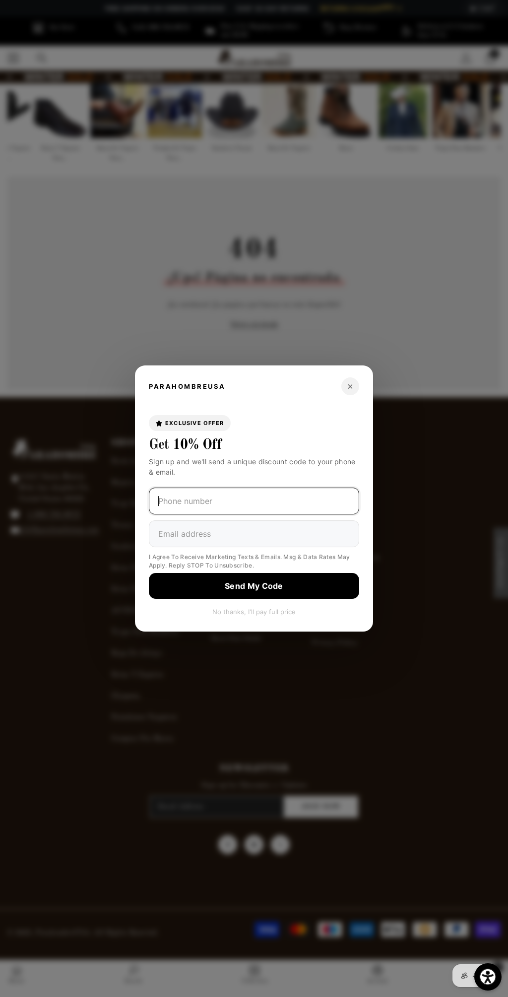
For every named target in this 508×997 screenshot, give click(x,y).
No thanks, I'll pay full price (254, 612)
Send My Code (254, 586)
